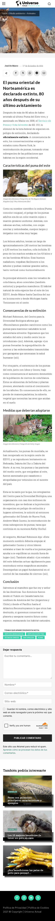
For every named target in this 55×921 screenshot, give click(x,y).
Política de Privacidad (14, 907)
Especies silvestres (36, 634)
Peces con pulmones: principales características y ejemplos (25, 800)
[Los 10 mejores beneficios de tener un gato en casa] (27, 825)
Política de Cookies (38, 907)
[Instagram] (24, 898)
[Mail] (31, 898)
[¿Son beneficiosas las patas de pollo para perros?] (27, 860)
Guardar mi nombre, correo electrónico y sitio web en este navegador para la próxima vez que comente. (27, 712)
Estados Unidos (12, 637)
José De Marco (11, 66)
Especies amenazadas (14, 634)
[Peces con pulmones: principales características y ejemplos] (27, 791)
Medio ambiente (17, 13)
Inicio (4, 13)
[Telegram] (37, 73)
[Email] (44, 73)
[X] (23, 73)
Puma (40, 637)
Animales (31, 13)
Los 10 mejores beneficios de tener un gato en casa (24, 836)
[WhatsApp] (30, 73)
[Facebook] (16, 73)
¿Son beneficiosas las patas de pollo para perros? (25, 871)
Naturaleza (28, 637)
